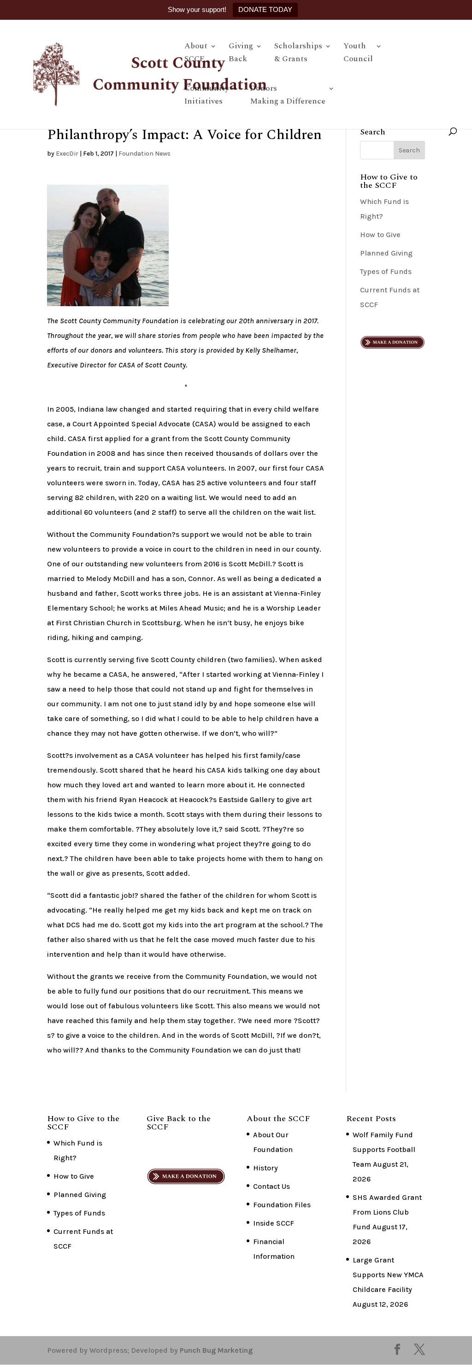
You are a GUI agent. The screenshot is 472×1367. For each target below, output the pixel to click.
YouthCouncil (358, 54)
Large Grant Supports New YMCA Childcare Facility (388, 1275)
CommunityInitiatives (206, 96)
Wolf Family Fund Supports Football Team (384, 1149)
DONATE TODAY (265, 9)
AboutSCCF (195, 54)
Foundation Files (282, 1204)
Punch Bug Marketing (216, 1350)
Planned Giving (386, 253)
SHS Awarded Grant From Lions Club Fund (387, 1212)
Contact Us (271, 1186)
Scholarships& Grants (298, 54)
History (265, 1167)
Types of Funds (386, 271)
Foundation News (144, 153)
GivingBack (241, 54)
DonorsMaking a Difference (287, 96)
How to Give (380, 234)
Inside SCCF (273, 1223)
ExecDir (67, 153)
